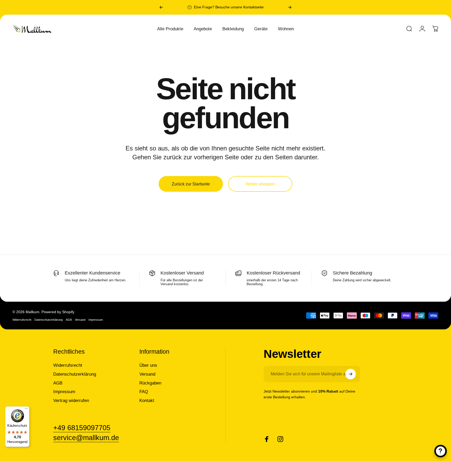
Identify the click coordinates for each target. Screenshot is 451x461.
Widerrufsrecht (22, 319)
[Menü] (26, 409)
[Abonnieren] (350, 374)
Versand (80, 319)
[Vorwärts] (289, 7)
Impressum (95, 319)
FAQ (143, 391)
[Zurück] (161, 7)
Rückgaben (150, 383)
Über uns (148, 365)
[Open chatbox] (440, 451)
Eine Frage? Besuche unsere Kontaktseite (229, 7)
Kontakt (146, 400)
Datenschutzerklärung (48, 319)
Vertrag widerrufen (71, 400)
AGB (69, 319)
